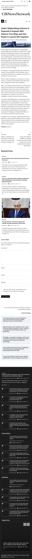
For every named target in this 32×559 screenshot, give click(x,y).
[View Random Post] (26, 21)
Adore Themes (10, 557)
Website (3, 282)
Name (3, 268)
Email (3, 275)
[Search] (29, 21)
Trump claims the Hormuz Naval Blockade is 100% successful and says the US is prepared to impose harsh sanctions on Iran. (19, 407)
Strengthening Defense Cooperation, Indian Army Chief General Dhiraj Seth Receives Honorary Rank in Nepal (19, 512)
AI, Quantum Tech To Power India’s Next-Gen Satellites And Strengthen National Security (19, 505)
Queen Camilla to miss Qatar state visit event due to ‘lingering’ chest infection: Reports (15, 375)
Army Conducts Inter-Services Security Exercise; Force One (15, 159)
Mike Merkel (23, 40)
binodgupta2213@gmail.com (9, 378)
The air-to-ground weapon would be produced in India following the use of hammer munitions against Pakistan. (15, 180)
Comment (4, 248)
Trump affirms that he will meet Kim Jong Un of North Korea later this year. (19, 497)
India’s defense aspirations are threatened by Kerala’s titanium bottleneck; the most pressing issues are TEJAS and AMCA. (19, 390)
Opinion (9, 127)
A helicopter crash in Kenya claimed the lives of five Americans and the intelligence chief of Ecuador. (19, 416)
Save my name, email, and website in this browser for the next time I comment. (14, 290)
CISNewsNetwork (16, 13)
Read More (4, 385)
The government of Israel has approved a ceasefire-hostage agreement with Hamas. (13, 222)
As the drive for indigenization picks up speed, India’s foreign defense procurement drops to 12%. (19, 398)
